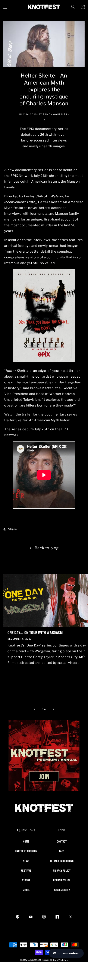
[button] (5, 7)
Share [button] (12, 529)
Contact (62, 841)
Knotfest (35, 959)
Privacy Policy (61, 870)
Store (26, 890)
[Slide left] (34, 709)
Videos (26, 880)
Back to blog (47, 548)
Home (26, 841)
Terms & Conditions (62, 861)
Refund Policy (61, 880)
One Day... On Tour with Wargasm (35, 632)
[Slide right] (53, 709)
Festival (26, 870)
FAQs (62, 851)
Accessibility (62, 890)
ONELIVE (62, 959)
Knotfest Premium (26, 851)
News (26, 861)
